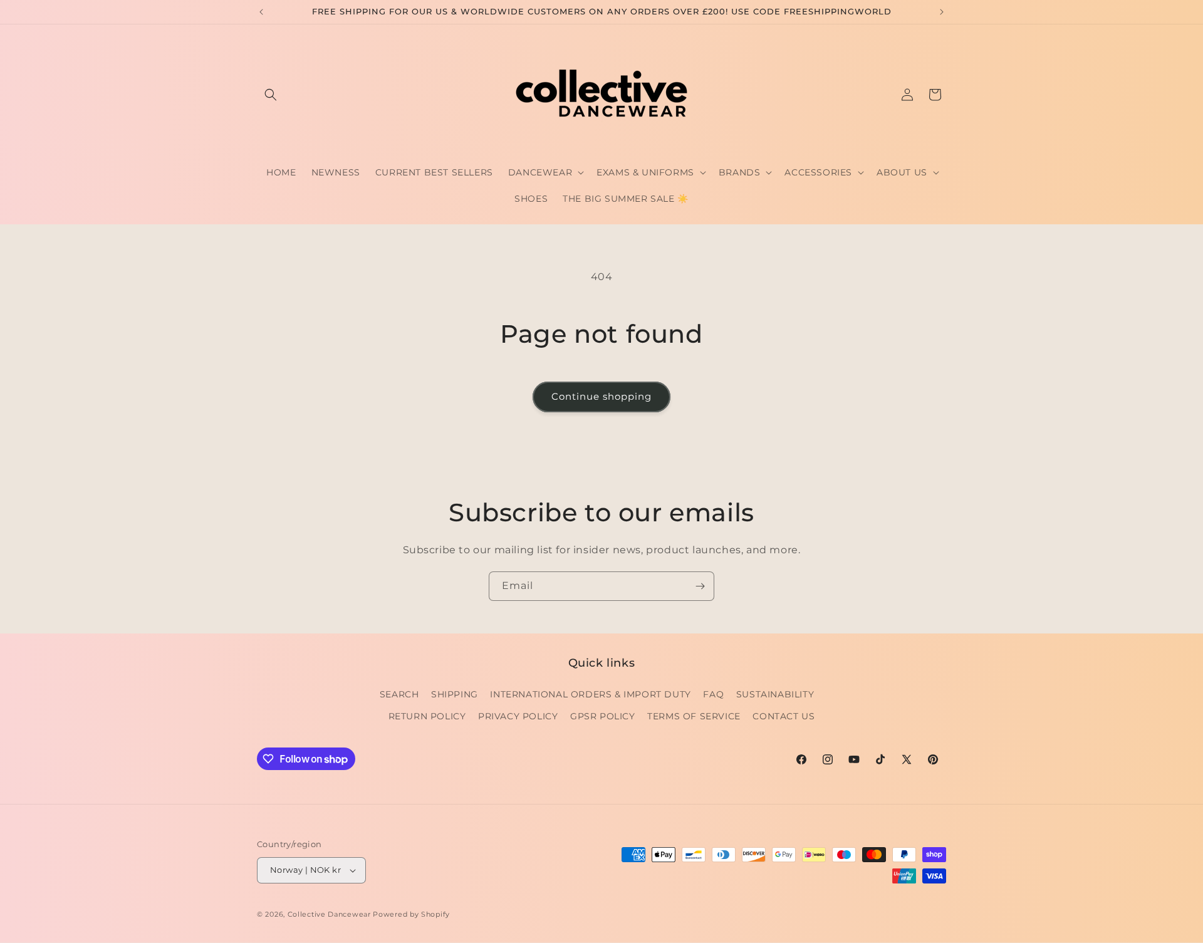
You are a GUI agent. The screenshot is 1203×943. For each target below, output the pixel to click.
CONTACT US (784, 716)
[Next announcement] (942, 12)
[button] (270, 94)
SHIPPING (454, 694)
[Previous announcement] (261, 12)
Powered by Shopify (411, 914)
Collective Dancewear (329, 914)
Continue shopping (601, 396)
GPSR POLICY (602, 716)
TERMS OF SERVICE (694, 716)
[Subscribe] (700, 586)
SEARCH (399, 694)
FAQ (713, 694)
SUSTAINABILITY (775, 694)
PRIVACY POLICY (518, 716)
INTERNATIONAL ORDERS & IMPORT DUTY (590, 694)
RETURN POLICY (427, 716)
